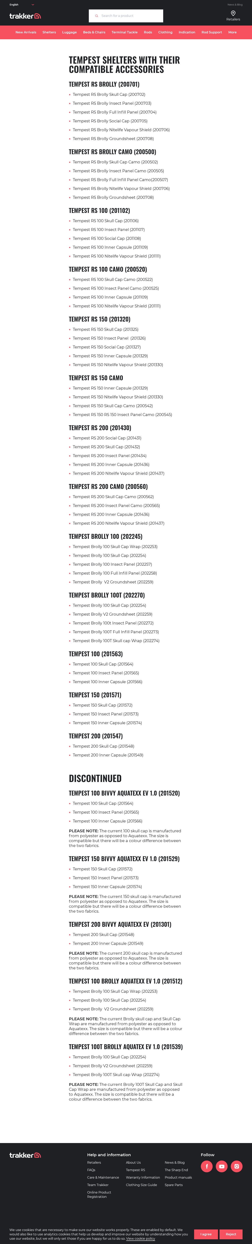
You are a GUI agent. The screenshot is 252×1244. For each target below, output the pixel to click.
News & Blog (235, 4)
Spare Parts (174, 1185)
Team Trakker (97, 1185)
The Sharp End (176, 1170)
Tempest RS (135, 1170)
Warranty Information (143, 1177)
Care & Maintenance (103, 1177)
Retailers (94, 1162)
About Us (133, 1162)
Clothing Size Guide (141, 1185)
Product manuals (178, 1177)
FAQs (91, 1170)
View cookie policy (140, 1238)
